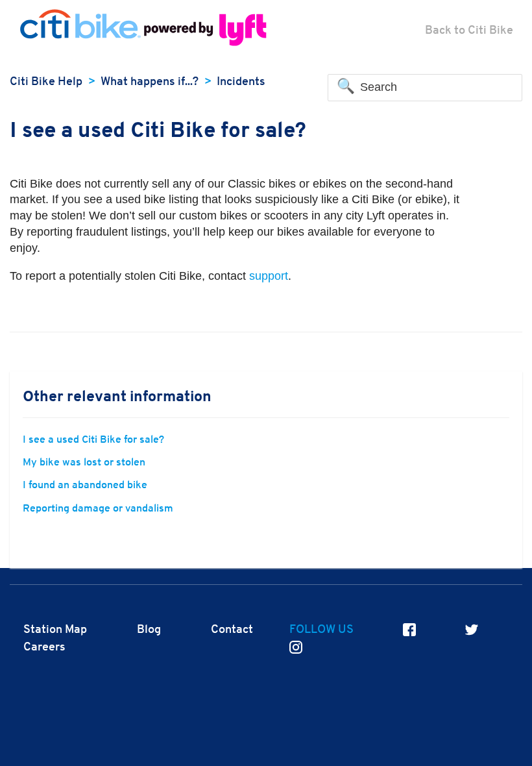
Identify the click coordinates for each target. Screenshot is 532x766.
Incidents (241, 82)
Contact (232, 630)
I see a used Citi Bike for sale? (93, 440)
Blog (149, 630)
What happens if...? (150, 82)
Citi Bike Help (46, 82)
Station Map (55, 630)
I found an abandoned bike (85, 485)
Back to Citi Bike (469, 31)
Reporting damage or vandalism (98, 509)
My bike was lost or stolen (84, 463)
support (268, 275)
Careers (44, 647)
